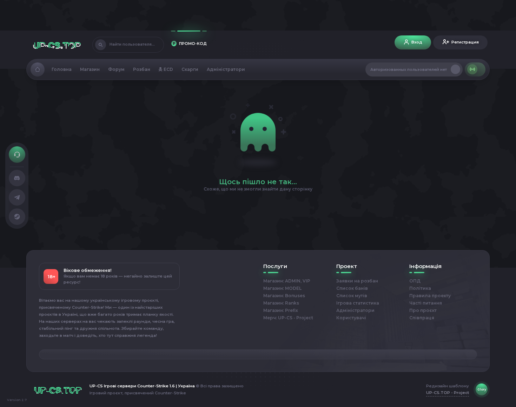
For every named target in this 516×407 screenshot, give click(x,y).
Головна (62, 69)
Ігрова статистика (357, 303)
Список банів (352, 288)
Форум (116, 69)
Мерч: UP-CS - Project (288, 317)
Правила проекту (430, 295)
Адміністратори (226, 69)
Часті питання (425, 303)
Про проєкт (423, 310)
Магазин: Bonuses (284, 295)
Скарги (189, 69)
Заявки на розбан (357, 280)
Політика (420, 288)
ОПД (415, 280)
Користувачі (351, 317)
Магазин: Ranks (281, 303)
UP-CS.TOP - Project (447, 392)
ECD (168, 69)
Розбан (141, 69)
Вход (416, 42)
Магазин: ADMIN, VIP (286, 280)
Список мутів (351, 295)
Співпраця (421, 317)
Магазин (90, 69)
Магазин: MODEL (282, 288)
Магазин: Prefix (280, 310)
